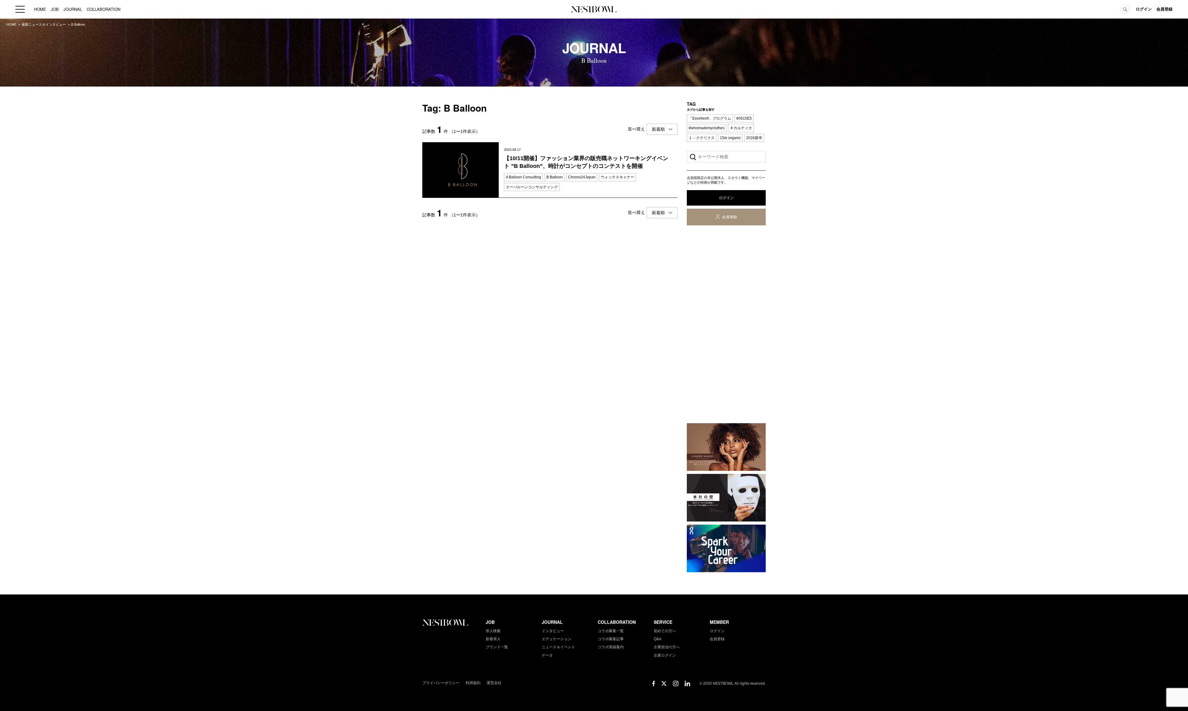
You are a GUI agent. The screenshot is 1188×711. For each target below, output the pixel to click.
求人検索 (493, 631)
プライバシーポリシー (440, 683)
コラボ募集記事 (611, 639)
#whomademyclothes (707, 128)
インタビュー (553, 631)
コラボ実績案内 (611, 647)
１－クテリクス (702, 138)
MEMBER (719, 622)
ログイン (1144, 9)
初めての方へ (665, 631)
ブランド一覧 (497, 647)
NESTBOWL (594, 9)
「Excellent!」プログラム (710, 118)
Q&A (657, 639)
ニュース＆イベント (558, 647)
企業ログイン (665, 655)
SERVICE (663, 622)
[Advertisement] (726, 325)
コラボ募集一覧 (611, 631)
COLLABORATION (103, 9)
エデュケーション (556, 639)
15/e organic (730, 138)
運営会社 (494, 683)
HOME (40, 9)
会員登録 (1164, 9)
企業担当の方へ (667, 647)
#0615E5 (744, 118)
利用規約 (473, 683)
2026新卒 (754, 138)
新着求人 (493, 639)
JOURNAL (72, 9)
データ (547, 655)
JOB (55, 9)
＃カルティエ (741, 128)
